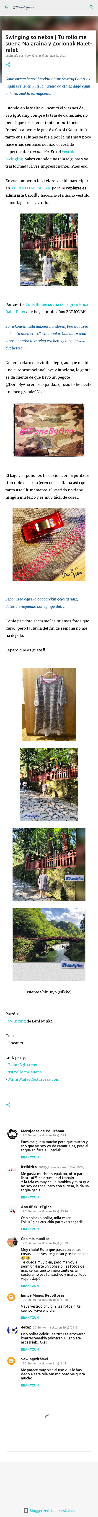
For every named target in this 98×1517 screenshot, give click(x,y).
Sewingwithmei (34, 1359)
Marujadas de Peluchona (42, 1131)
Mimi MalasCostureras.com (34, 1079)
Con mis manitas (35, 1239)
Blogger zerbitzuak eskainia (52, 1511)
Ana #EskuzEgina (36, 1207)
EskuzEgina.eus (22, 1064)
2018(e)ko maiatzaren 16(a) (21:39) (46, 1243)
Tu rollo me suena (25, 1072)
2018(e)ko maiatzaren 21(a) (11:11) (46, 1363)
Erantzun (30, 1157)
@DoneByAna (23, 7)
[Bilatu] (91, 7)
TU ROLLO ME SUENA (31, 188)
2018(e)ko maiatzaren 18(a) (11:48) (46, 1299)
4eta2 (26, 1327)
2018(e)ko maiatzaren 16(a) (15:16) (46, 1211)
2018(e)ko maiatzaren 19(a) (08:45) (56, 1327)
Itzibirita (29, 1167)
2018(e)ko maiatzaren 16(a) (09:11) (46, 1135)
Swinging (17, 1021)
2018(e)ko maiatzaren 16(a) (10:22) (61, 1167)
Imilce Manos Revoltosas (42, 1295)
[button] (8, 65)
